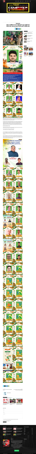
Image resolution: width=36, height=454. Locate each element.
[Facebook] (19, 29)
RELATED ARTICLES (5, 397)
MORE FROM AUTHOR (9, 397)
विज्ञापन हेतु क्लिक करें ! (17, 450)
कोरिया (7, 22)
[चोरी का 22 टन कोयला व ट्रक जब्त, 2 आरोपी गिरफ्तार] (26, 48)
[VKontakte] (24, 441)
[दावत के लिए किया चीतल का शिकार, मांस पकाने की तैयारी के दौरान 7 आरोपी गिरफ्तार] (31, 48)
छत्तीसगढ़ (19, 23)
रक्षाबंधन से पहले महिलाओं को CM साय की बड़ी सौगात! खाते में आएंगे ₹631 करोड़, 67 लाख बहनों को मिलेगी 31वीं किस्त (6, 404)
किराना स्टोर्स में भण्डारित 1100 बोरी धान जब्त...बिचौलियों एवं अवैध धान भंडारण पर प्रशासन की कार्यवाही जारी (18, 389)
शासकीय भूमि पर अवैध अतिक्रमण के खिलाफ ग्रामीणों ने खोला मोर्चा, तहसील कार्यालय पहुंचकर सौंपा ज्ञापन (12, 404)
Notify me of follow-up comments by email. (7, 420)
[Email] (16, 29)
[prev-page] (3, 405)
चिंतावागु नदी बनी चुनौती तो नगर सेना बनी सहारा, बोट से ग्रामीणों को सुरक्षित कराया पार (9, 431)
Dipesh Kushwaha (16, 27)
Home (3, 22)
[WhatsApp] (20, 29)
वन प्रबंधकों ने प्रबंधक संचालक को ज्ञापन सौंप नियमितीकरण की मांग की (7, 389)
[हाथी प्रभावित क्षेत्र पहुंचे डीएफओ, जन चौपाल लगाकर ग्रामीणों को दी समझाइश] (25, 36)
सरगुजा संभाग (5, 22)
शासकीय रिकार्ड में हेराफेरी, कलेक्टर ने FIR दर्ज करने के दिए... (30, 56)
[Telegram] (18, 29)
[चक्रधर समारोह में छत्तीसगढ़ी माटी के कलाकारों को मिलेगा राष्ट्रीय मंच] (4, 435)
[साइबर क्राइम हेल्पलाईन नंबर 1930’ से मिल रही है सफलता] (25, 39)
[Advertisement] (18, 17)
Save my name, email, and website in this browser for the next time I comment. (11, 419)
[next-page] (4, 405)
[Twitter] (15, 29)
